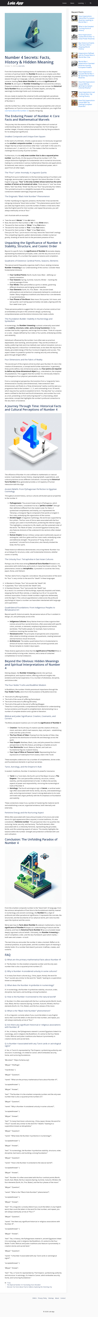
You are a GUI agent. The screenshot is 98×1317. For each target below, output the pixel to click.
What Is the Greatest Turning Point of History (86, 28)
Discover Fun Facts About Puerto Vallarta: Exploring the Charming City (29, 1287)
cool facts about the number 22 (17, 111)
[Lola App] (15, 3)
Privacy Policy (42, 1298)
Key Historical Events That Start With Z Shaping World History (86, 46)
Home (64, 3)
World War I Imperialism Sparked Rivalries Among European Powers (86, 64)
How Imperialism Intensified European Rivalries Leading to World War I (86, 19)
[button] (90, 3)
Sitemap (51, 1298)
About (57, 1298)
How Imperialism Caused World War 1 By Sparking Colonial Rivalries (86, 75)
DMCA (34, 1298)
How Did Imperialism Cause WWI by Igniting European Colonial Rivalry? (86, 85)
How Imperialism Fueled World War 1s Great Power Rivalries (86, 37)
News (72, 3)
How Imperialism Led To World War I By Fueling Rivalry (86, 94)
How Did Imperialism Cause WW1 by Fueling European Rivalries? (86, 103)
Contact (63, 1298)
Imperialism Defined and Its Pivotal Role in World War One (86, 55)
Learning (81, 3)
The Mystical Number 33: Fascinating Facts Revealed (23, 1285)
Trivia (9, 1283)
